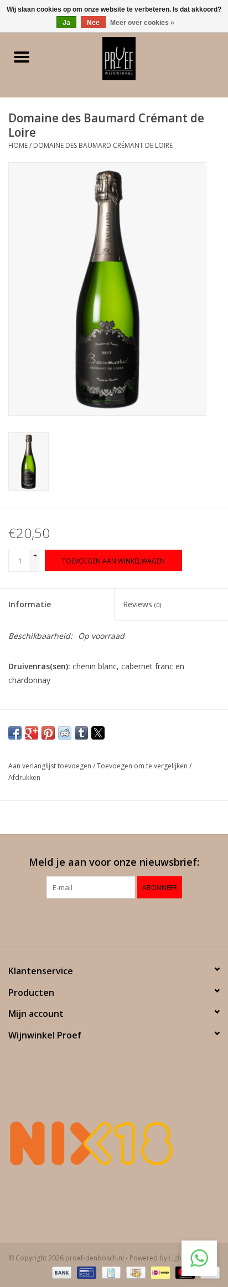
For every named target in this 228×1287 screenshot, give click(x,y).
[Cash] (134, 1271)
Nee (93, 23)
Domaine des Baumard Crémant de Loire (103, 145)
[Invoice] (110, 1271)
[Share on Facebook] (15, 733)
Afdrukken (24, 777)
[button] (199, 1258)
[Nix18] (114, 1143)
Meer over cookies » (142, 23)
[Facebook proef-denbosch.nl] (104, 921)
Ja (66, 23)
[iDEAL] (159, 1271)
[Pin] (85, 1271)
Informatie (29, 604)
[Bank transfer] (60, 1271)
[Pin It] (48, 733)
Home (18, 145)
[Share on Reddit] (64, 733)
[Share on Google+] (31, 733)
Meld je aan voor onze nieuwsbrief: (114, 862)
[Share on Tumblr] (81, 733)
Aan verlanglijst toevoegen (50, 766)
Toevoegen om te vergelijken (143, 766)
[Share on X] (98, 733)
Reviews (142, 604)
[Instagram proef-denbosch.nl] (124, 921)
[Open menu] (21, 56)
